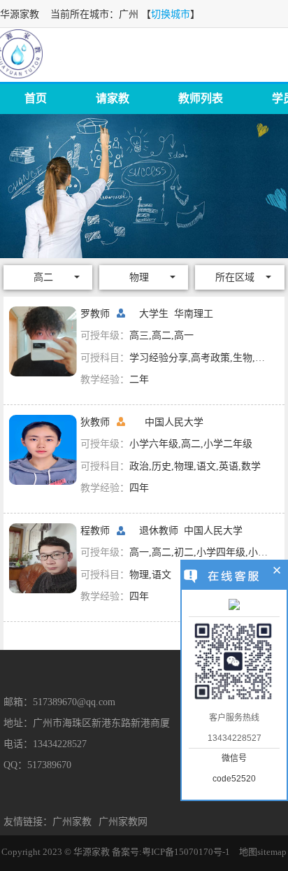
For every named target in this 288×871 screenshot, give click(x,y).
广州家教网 (123, 821)
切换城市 (170, 14)
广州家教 (72, 821)
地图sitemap (263, 852)
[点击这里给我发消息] (234, 606)
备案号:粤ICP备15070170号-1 (171, 852)
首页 (35, 98)
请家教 (112, 98)
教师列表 (200, 98)
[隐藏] (277, 572)
